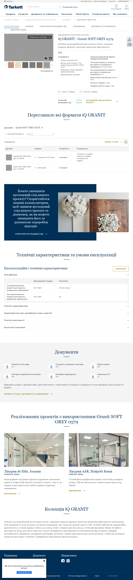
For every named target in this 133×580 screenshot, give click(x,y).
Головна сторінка (11, 20)
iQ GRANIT (66, 20)
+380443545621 (123, 1)
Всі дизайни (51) (47, 71)
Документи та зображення (103, 26)
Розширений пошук (70, 7)
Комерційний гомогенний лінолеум (40, 20)
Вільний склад (86, 1)
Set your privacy (24, 572)
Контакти (112, 1)
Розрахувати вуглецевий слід (53, 26)
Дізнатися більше (18, 30)
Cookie (97, 576)
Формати (29, 26)
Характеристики (11, 26)
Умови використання (53, 576)
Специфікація (79, 26)
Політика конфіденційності (77, 576)
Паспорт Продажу (100, 1)
